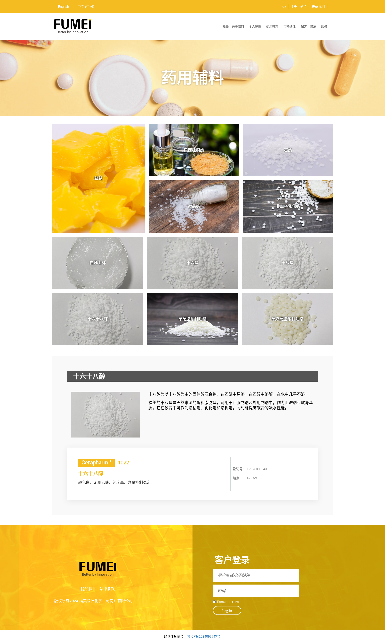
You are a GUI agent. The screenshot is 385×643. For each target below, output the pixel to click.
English (63, 7)
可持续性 (290, 26)
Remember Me (228, 601)
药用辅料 (272, 26)
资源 (313, 26)
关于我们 (238, 26)
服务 (324, 26)
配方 (304, 26)
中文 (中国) (85, 7)
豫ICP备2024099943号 (203, 636)
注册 (293, 7)
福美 (226, 26)
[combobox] (269, 6)
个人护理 (255, 26)
